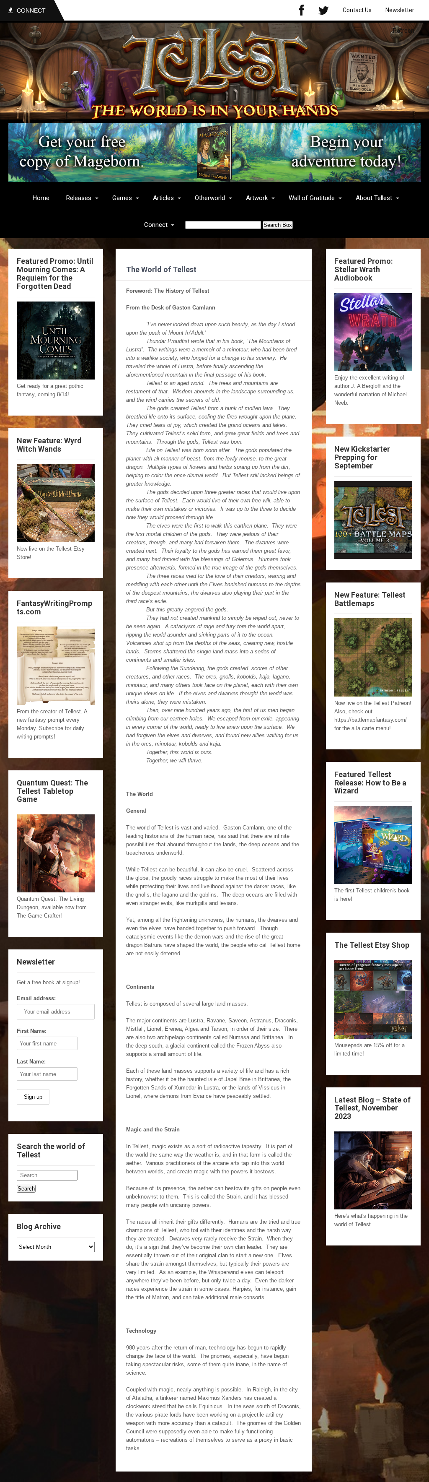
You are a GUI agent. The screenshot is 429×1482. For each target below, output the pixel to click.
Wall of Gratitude (312, 198)
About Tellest (374, 198)
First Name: (32, 1031)
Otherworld (210, 198)
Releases (78, 198)
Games (122, 198)
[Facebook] (301, 10)
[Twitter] (323, 10)
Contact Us (357, 10)
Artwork (257, 198)
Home (41, 198)
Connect (156, 225)
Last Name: (31, 1061)
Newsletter (399, 10)
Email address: (36, 998)
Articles (163, 198)
